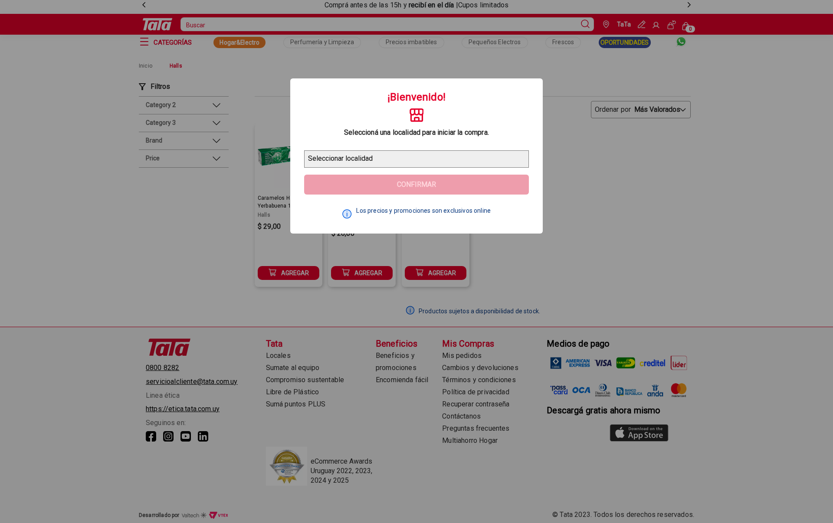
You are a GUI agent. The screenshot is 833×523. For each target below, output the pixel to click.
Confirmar (416, 184)
